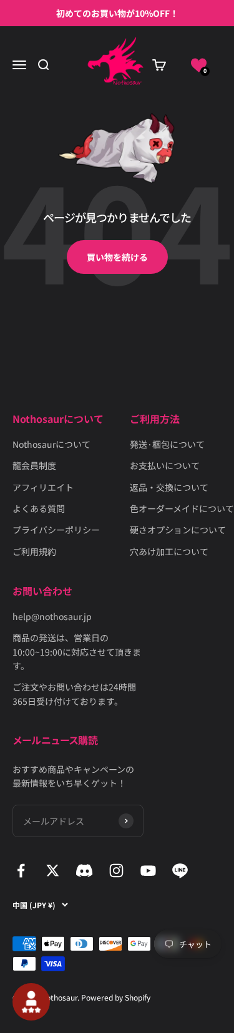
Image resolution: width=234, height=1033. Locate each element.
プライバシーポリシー (56, 529)
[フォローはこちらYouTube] (148, 870)
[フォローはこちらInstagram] (116, 870)
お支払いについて (165, 465)
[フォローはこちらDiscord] (84, 870)
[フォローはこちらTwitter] (52, 870)
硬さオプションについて (178, 529)
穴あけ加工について (169, 551)
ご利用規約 (34, 551)
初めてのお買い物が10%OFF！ (117, 13)
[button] (199, 65)
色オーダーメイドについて (182, 508)
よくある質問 (38, 508)
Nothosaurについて (51, 444)
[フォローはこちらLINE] (180, 870)
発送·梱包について (167, 444)
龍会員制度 (34, 465)
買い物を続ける (117, 257)
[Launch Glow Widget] (31, 1002)
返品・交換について (169, 487)
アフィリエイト (43, 487)
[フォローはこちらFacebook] (20, 870)
